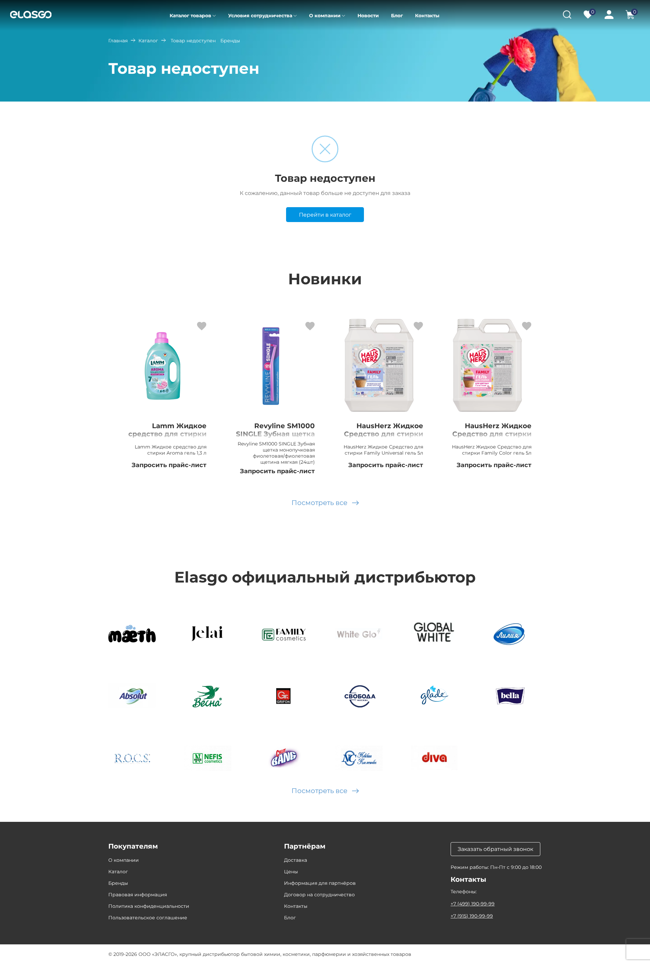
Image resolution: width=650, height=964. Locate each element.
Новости (368, 16)
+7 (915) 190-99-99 (472, 916)
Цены (291, 872)
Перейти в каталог (325, 215)
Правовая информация (137, 895)
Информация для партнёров (320, 883)
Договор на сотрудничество (319, 895)
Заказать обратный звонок (495, 849)
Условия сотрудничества (260, 16)
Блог (397, 16)
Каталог (148, 41)
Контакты (427, 16)
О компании (325, 16)
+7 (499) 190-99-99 (473, 904)
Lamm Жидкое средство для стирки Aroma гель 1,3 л (167, 434)
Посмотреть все (319, 503)
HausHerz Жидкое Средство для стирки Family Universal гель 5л (383, 438)
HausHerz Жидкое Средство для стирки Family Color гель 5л (492, 434)
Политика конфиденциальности (148, 906)
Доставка (295, 860)
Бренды (118, 883)
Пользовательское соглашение (147, 918)
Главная (118, 41)
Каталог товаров (190, 16)
